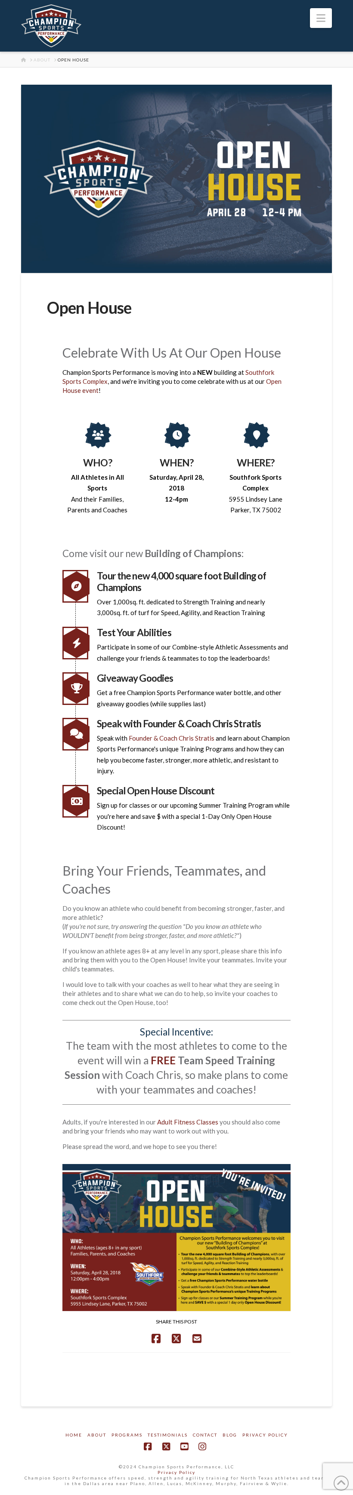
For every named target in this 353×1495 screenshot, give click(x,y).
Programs (126, 1434)
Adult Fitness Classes (187, 1122)
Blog (230, 1434)
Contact (205, 1434)
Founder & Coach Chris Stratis (171, 738)
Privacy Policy (265, 1434)
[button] (321, 18)
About (96, 1434)
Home (73, 1434)
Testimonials (168, 1434)
